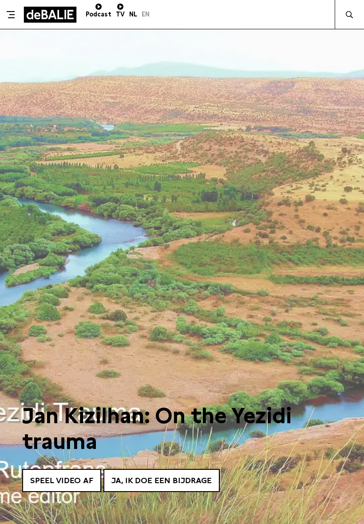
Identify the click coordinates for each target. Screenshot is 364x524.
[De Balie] (50, 15)
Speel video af (61, 480)
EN (146, 14)
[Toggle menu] (11, 14)
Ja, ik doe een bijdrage (161, 480)
